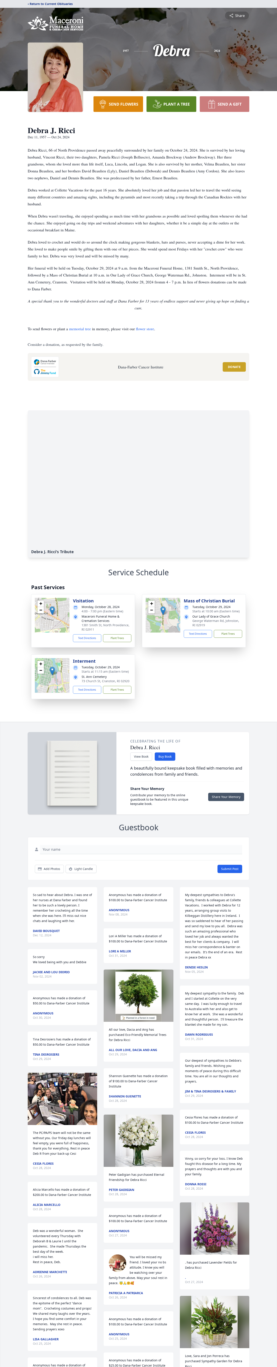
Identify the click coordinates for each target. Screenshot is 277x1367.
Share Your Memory (226, 797)
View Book (141, 756)
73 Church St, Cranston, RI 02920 (105, 681)
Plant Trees (117, 638)
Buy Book (165, 756)
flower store (145, 328)
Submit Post (229, 869)
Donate (234, 367)
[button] (52, 610)
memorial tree (80, 328)
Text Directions (87, 638)
